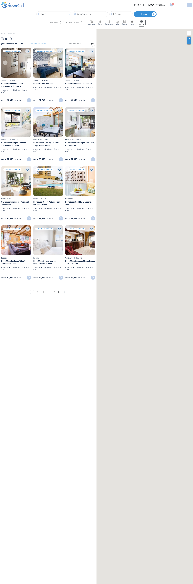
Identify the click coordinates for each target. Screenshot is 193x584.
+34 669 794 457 (139, 5)
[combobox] (181, 5)
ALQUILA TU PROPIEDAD (157, 5)
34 (54, 292)
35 (59, 292)
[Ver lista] (92, 44)
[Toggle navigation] (189, 5)
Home (3, 33)
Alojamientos (10, 33)
